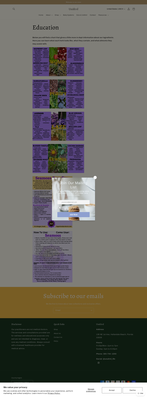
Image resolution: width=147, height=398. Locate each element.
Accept (112, 390)
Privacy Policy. (54, 393)
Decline (133, 390)
